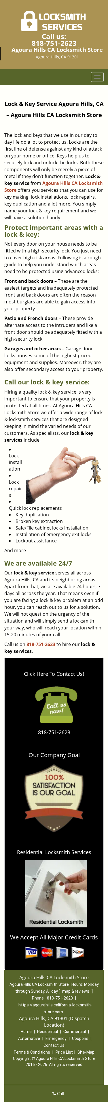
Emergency (56, 1038)
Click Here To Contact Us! (54, 673)
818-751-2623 (54, 43)
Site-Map (85, 1052)
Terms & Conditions (32, 1052)
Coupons (80, 1038)
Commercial (74, 1031)
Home (26, 1031)
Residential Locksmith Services (54, 852)
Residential (47, 1031)
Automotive (29, 1038)
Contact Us (54, 1045)
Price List (64, 1052)
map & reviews (76, 991)
